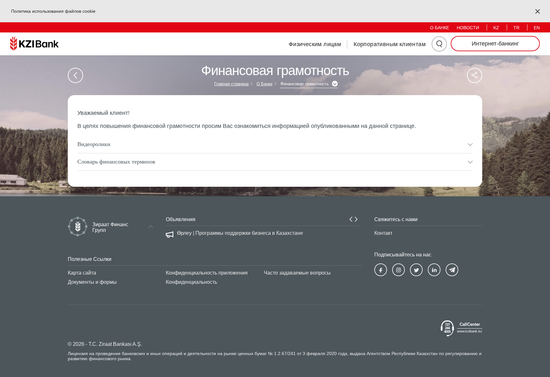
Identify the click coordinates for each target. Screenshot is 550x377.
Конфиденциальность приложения (207, 273)
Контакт (383, 233)
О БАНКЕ (439, 27)
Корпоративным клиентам (390, 44)
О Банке (264, 83)
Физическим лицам (315, 44)
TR (516, 27)
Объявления (180, 219)
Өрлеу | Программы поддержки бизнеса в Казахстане (240, 233)
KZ (496, 27)
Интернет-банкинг (495, 43)
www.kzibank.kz (469, 331)
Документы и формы (92, 282)
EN (537, 27)
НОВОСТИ (468, 27)
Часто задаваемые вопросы (297, 273)
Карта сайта (82, 273)
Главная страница (231, 83)
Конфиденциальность (191, 282)
